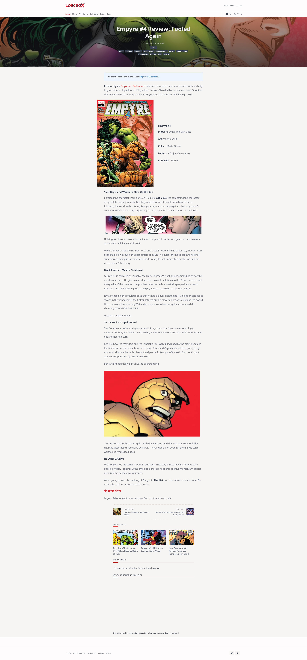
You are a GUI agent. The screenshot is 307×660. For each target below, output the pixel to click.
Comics (67, 14)
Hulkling (129, 51)
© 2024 (108, 653)
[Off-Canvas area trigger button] (242, 14)
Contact (239, 5)
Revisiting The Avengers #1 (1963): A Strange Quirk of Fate (125, 551)
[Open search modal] (238, 14)
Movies (74, 14)
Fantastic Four (182, 51)
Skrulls (166, 54)
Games (85, 14)
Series (109, 14)
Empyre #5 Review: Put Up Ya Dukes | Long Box (140, 568)
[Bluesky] (227, 14)
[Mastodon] (230, 14)
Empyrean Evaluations (149, 76)
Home (226, 5)
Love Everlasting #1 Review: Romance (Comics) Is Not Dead (179, 551)
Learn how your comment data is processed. (161, 633)
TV (80, 14)
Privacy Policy (91, 653)
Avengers (138, 51)
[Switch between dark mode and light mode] (235, 14)
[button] (153, 537)
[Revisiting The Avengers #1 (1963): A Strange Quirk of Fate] (125, 537)
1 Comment (160, 43)
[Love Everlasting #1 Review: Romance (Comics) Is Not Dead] (181, 537)
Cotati (121, 51)
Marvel (171, 51)
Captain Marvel (161, 51)
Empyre (153, 54)
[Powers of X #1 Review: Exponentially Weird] (153, 537)
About (232, 5)
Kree (159, 54)
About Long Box (79, 653)
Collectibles (94, 14)
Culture (102, 14)
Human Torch (143, 54)
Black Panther (149, 51)
